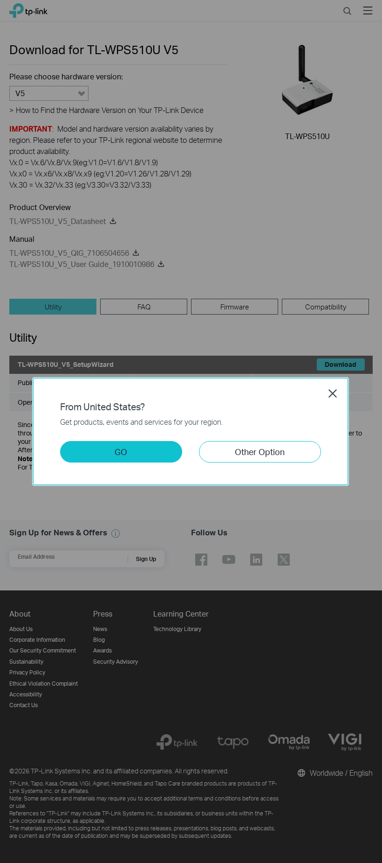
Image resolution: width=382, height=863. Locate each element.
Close (332, 393)
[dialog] (191, 431)
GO (121, 451)
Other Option (260, 451)
